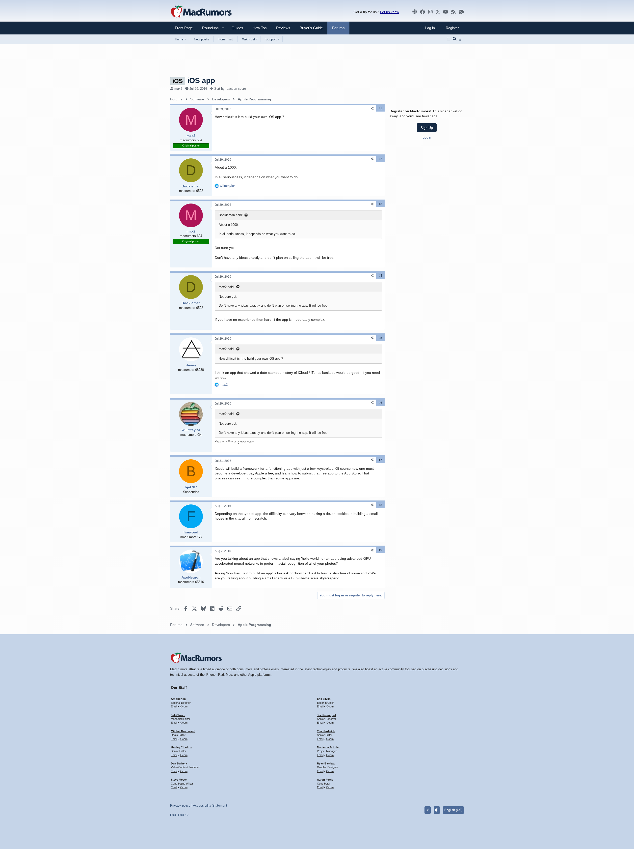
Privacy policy (180, 805)
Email (174, 706)
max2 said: (227, 287)
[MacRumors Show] (414, 11)
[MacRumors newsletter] (461, 11)
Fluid (173, 814)
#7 (380, 460)
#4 (380, 275)
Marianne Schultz (328, 747)
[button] (208, 28)
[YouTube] (445, 11)
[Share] (372, 108)
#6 (380, 403)
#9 (380, 550)
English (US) (453, 810)
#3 (380, 204)
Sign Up (427, 128)
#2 (380, 159)
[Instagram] (430, 11)
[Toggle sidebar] (461, 39)
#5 (380, 338)
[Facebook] (422, 11)
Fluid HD (183, 814)
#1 (380, 108)
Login (427, 137)
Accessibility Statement (210, 805)
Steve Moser (179, 779)
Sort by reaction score (230, 88)
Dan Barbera (179, 763)
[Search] (454, 39)
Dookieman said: (231, 215)
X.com (183, 706)
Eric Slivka (323, 698)
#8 (380, 505)
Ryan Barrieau (326, 763)
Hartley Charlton (181, 747)
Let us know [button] (389, 12)
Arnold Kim (178, 698)
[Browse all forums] (448, 39)
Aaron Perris (325, 779)
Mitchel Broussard (183, 731)
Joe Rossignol (326, 715)
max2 (178, 88)
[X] (438, 11)
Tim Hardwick (326, 731)
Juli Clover (178, 715)
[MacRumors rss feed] (453, 11)
